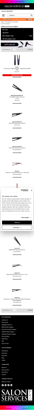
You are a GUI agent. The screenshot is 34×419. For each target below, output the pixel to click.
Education (4, 355)
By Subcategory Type (9, 39)
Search (32, 15)
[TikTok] (8, 385)
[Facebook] (3, 385)
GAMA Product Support (8, 331)
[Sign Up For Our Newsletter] (11, 385)
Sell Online (5, 372)
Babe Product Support (8, 327)
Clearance (4, 353)
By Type (5, 29)
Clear (30, 35)
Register (10, 11)
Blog (3, 358)
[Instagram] (6, 385)
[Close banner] (31, 190)
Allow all (17, 222)
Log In (4, 11)
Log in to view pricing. (17, 76)
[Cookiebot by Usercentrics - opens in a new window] (21, 190)
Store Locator (5, 370)
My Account (5, 322)
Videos (3, 360)
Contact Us (5, 320)
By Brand (5, 32)
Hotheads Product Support (9, 334)
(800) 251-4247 (6, 381)
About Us (4, 367)
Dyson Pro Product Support (9, 329)
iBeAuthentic (18, 408)
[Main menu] (3, 15)
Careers (4, 374)
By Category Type (8, 35)
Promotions (5, 350)
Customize (16, 227)
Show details (25, 217)
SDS (3, 341)
